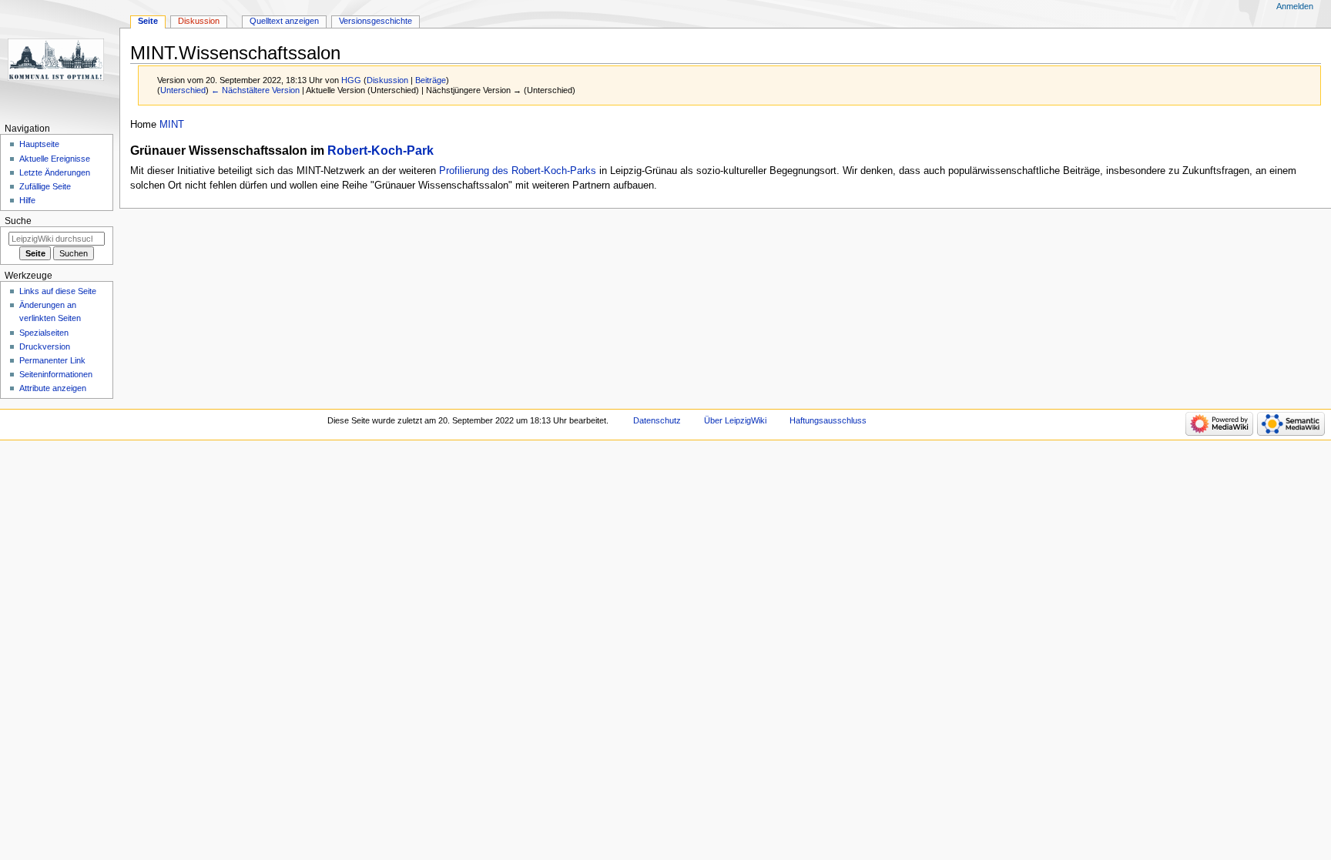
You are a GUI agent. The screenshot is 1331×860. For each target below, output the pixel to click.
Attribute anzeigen (52, 388)
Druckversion (44, 346)
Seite (148, 20)
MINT (171, 124)
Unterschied (183, 90)
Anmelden (1294, 6)
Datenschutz (657, 420)
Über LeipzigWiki (735, 420)
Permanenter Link (52, 360)
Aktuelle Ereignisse (54, 158)
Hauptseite (39, 144)
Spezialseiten (44, 332)
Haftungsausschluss (828, 420)
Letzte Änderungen (54, 172)
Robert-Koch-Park (380, 150)
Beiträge (430, 80)
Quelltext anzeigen (284, 20)
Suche (18, 221)
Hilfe (27, 200)
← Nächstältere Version (255, 90)
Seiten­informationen (55, 374)
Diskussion (387, 80)
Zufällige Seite (45, 186)
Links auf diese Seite (57, 291)
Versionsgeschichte (375, 20)
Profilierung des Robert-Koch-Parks (517, 171)
